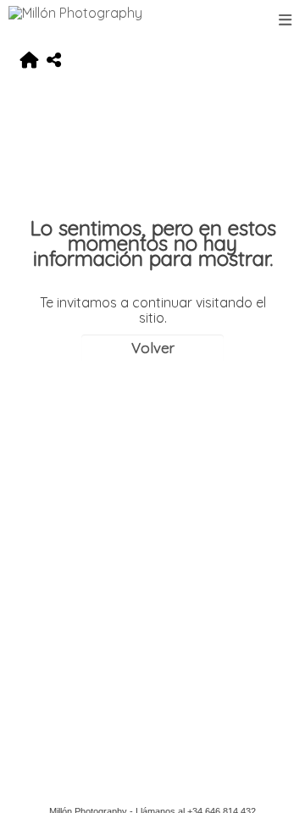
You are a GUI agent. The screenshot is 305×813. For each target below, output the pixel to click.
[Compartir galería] (54, 61)
